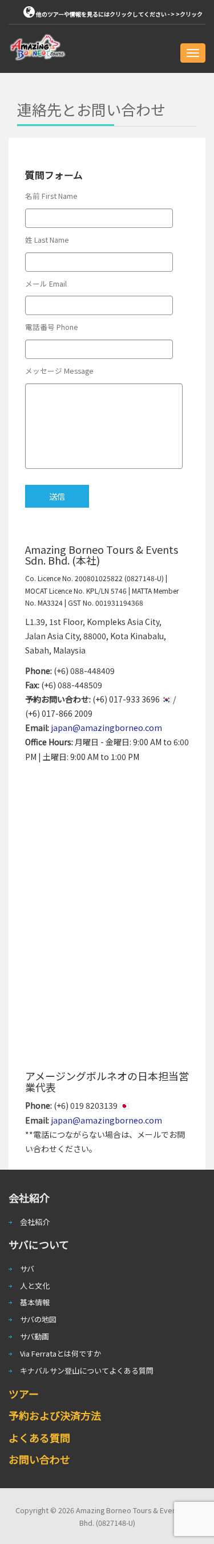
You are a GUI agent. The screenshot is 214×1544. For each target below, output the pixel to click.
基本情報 (35, 1302)
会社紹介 (35, 1221)
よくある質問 (39, 1437)
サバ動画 (34, 1336)
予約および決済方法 (55, 1415)
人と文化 (35, 1285)
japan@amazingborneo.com (106, 727)
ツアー (24, 1393)
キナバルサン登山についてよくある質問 (87, 1370)
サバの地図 (38, 1319)
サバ (27, 1268)
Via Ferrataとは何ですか (60, 1353)
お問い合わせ (39, 1459)
